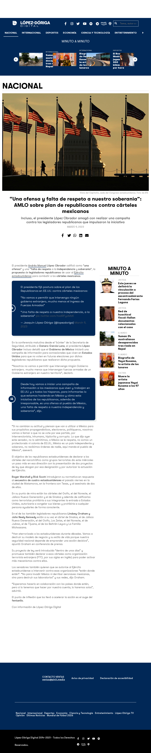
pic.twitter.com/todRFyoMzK (55, 316)
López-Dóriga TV (124, 713)
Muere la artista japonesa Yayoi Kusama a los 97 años (128, 382)
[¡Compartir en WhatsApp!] (74, 235)
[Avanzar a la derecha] (143, 32)
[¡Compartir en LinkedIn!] (80, 235)
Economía (69, 32)
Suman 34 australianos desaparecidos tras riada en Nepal (128, 342)
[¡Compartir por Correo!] (87, 235)
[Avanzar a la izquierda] (16, 59)
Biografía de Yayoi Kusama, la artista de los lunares (128, 362)
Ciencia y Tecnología (95, 32)
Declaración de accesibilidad (116, 678)
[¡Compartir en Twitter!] (69, 235)
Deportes (52, 32)
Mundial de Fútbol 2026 (60, 715)
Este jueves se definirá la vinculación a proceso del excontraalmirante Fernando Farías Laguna (130, 293)
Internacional (31, 32)
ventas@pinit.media (53, 679)
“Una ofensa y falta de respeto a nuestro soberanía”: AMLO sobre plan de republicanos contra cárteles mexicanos (76, 205)
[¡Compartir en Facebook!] (62, 235)
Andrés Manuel (37, 265)
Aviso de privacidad (83, 678)
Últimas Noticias (36, 715)
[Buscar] (147, 32)
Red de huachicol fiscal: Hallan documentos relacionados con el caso (127, 319)
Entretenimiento (126, 32)
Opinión (20, 715)
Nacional (11, 32)
